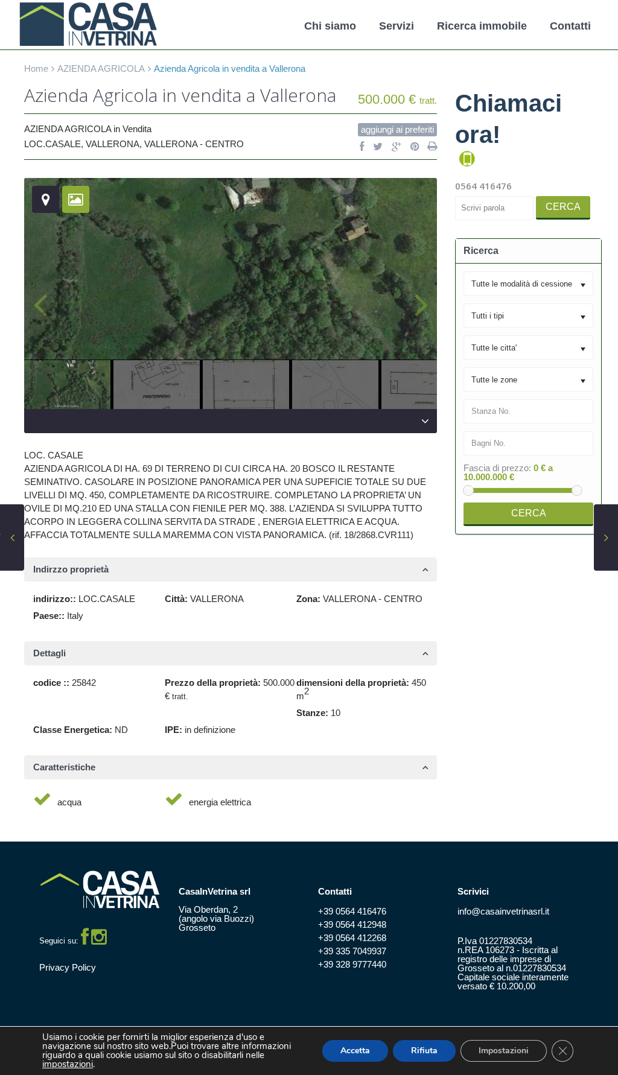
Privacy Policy (67, 967)
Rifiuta (424, 1050)
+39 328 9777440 (352, 964)
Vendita (137, 129)
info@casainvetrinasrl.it (503, 911)
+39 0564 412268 (352, 938)
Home (36, 68)
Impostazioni (504, 1050)
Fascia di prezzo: (497, 467)
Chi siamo (330, 26)
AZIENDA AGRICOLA (101, 68)
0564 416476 (483, 186)
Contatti (570, 26)
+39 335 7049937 (352, 951)
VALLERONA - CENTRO (194, 144)
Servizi (396, 26)
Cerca (563, 206)
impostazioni (67, 1064)
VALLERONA (112, 144)
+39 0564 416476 (352, 911)
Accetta (355, 1050)
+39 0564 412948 (352, 924)
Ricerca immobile (482, 26)
